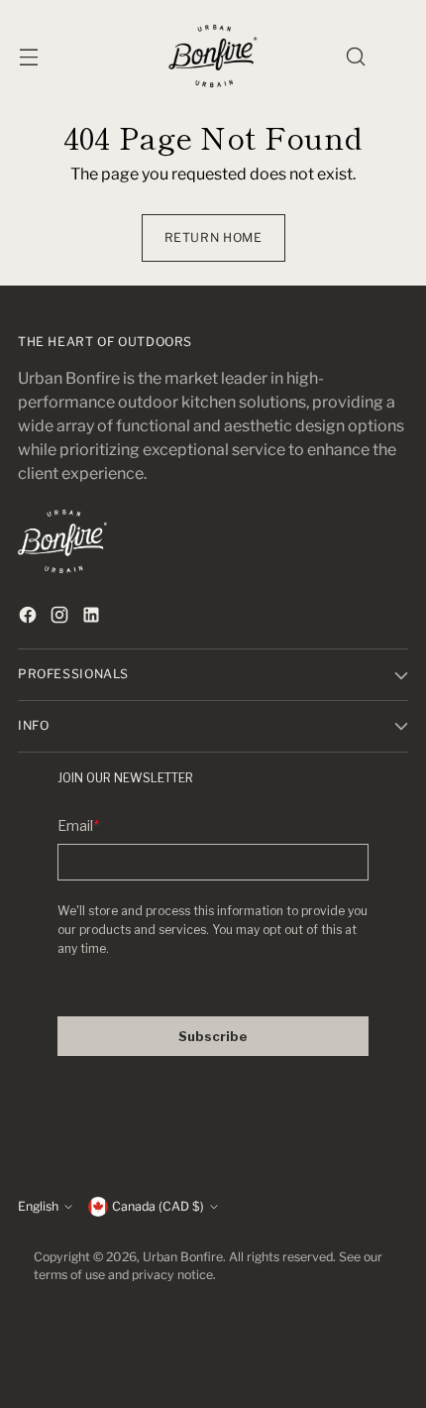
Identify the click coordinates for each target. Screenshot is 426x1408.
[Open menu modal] (28, 56)
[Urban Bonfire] (213, 56)
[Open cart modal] (397, 56)
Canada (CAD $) (158, 1206)
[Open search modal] (355, 56)
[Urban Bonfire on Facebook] (30, 618)
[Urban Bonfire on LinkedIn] (93, 618)
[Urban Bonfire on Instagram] (61, 618)
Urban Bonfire (183, 1256)
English (38, 1206)
